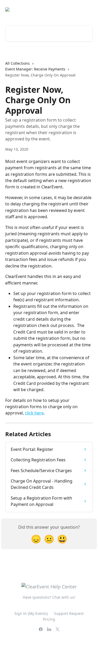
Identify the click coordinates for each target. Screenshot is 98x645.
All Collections (17, 63)
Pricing (49, 619)
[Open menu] (88, 9)
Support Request (69, 613)
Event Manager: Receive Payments (35, 69)
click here (34, 413)
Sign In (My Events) (31, 613)
